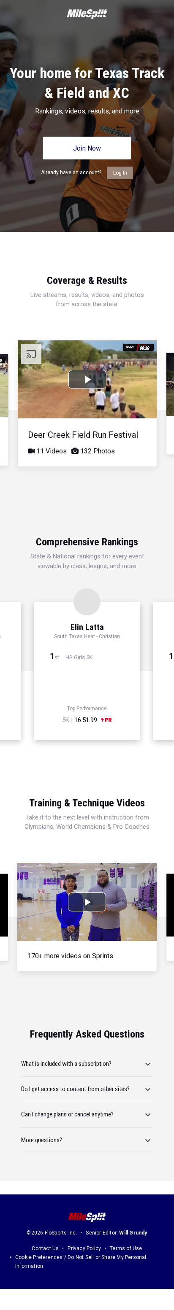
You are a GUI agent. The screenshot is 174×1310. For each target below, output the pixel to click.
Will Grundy (133, 1233)
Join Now (87, 148)
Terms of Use (126, 1248)
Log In (120, 173)
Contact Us (45, 1248)
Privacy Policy (84, 1248)
